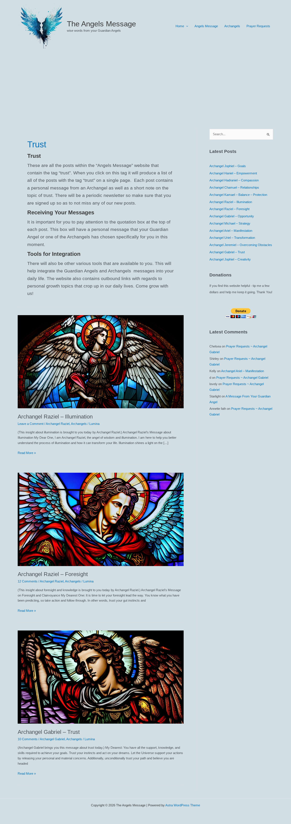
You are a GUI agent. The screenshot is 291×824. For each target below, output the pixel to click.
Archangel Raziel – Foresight (53, 574)
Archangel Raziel (57, 424)
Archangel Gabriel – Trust (49, 732)
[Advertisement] (145, 84)
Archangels (232, 26)
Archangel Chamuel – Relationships (234, 187)
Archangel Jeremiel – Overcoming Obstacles (240, 245)
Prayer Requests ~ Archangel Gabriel (242, 377)
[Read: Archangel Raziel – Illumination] (101, 361)
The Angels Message (101, 24)
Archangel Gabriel (52, 739)
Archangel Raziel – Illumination (55, 416)
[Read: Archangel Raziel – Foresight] (101, 519)
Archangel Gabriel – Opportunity (231, 216)
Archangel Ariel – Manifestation (230, 230)
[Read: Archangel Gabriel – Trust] (101, 677)
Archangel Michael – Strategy (229, 223)
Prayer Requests (258, 26)
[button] (186, 26)
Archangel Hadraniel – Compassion (234, 180)
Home (180, 26)
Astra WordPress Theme (182, 805)
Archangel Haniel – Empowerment (233, 173)
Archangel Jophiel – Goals (227, 166)
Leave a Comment (30, 424)
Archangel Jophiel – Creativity (230, 259)
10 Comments (27, 739)
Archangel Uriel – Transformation (232, 237)
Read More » (27, 453)
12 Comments (27, 581)
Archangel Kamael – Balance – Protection (238, 194)
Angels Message (206, 26)
